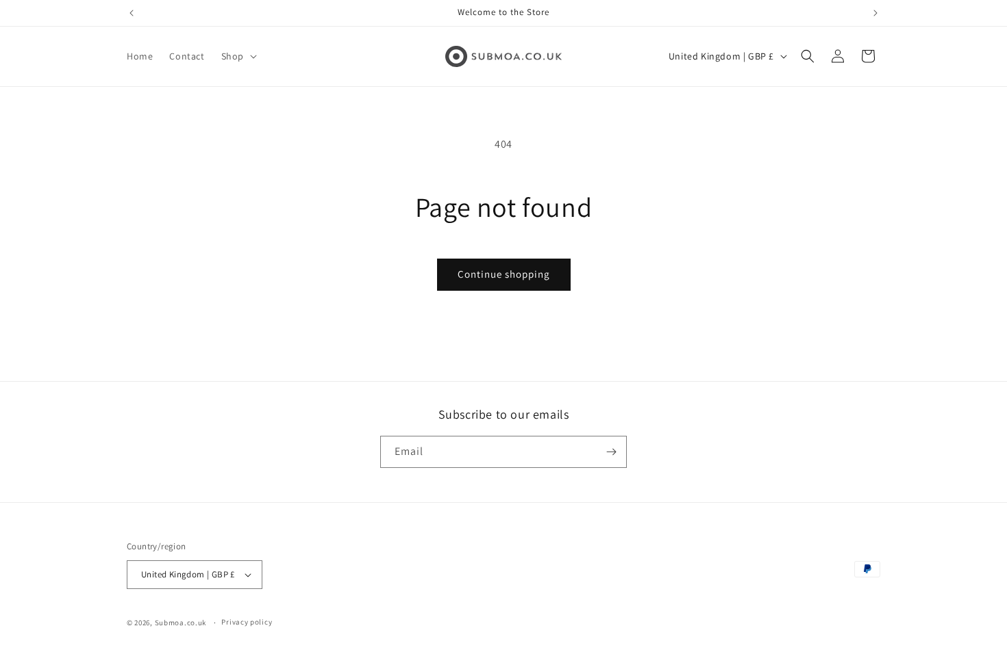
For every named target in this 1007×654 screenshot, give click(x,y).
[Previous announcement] (131, 13)
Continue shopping (504, 273)
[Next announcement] (875, 13)
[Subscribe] (611, 452)
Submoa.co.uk (180, 622)
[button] (237, 56)
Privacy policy (246, 622)
